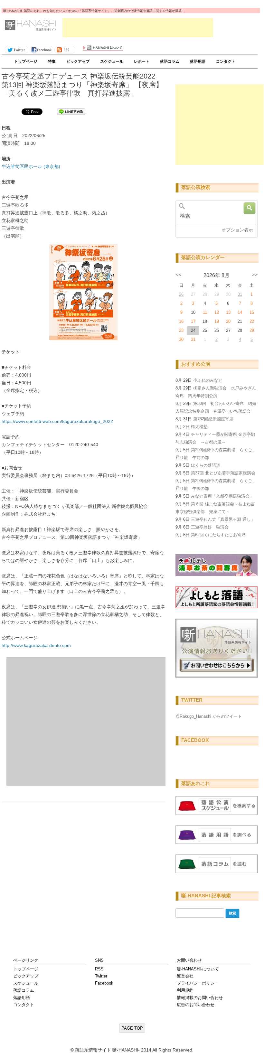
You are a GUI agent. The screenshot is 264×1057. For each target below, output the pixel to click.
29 (252, 330)
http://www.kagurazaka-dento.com (36, 645)
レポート (141, 61)
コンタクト (225, 61)
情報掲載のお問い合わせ (200, 997)
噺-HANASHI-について (198, 969)
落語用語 (197, 61)
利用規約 (185, 990)
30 (181, 339)
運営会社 (185, 976)
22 (252, 321)
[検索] (215, 216)
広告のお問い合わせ (195, 1004)
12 (216, 312)
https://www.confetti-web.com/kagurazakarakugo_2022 (57, 421)
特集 (52, 61)
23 (181, 330)
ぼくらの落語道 (205, 465)
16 (181, 321)
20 (228, 321)
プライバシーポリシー (198, 983)
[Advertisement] (137, 27)
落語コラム (169, 61)
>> (255, 274)
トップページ (25, 61)
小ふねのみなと (207, 380)
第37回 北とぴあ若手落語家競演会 (223, 473)
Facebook (104, 983)
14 (240, 312)
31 (240, 294)
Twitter (101, 976)
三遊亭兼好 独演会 (210, 527)
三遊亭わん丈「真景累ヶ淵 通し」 (223, 519)
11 (205, 312)
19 (216, 321)
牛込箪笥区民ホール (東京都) (31, 166)
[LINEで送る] (71, 111)
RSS (99, 969)
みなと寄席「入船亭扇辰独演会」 (222, 496)
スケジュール (111, 61)
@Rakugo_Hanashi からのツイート (208, 716)
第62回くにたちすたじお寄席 (218, 534)
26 (181, 294)
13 (228, 312)
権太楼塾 (199, 426)
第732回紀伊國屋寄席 (213, 418)
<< (178, 274)
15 (252, 312)
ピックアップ (78, 61)
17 (193, 321)
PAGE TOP (132, 1028)
